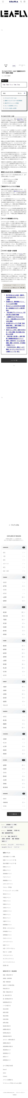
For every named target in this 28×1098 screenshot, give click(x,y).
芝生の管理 (5, 1009)
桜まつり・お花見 (7, 952)
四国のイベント (7, 904)
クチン (21, 253)
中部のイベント (7, 897)
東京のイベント (7, 917)
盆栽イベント (6, 945)
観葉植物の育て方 (7, 1002)
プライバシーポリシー (20, 1092)
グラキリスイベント (8, 955)
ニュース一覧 (14, 360)
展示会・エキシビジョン (9, 928)
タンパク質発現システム (11, 105)
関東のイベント (7, 866)
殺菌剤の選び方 (7, 1029)
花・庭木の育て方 (7, 995)
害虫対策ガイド (7, 1049)
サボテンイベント (7, 938)
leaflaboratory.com (10, 1092)
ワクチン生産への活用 (10, 108)
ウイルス (21, 120)
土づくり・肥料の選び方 (9, 1039)
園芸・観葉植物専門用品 (7, 833)
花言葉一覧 (16, 830)
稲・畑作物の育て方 (8, 998)
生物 (19, 84)
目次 (4, 93)
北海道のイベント (7, 911)
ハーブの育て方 (7, 1005)
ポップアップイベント (8, 958)
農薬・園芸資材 (15, 838)
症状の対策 (5, 1019)
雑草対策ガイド (7, 1060)
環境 (15, 84)
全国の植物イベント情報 (9, 856)
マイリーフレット (20, 844)
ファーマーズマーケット (9, 962)
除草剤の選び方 (7, 1032)
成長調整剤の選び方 (8, 1046)
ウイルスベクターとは (10, 98)
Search (5, 1069)
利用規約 (15, 1094)
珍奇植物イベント (7, 931)
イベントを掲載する (8, 1079)
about (4, 1073)
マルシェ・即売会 (7, 887)
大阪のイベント (7, 921)
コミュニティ (11, 844)
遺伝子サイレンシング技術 (12, 103)
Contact (5, 1076)
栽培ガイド (4, 841)
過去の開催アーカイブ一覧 (9, 863)
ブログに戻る (15, 525)
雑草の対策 (5, 1022)
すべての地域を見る (14, 814)
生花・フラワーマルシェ (9, 948)
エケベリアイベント (8, 941)
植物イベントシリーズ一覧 (9, 860)
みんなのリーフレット (7, 847)
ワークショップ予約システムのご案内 (12, 1083)
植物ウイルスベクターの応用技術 (13, 100)
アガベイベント (7, 877)
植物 (4, 84)
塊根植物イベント (7, 880)
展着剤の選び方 (7, 1043)
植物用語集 (9, 830)
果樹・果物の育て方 (8, 992)
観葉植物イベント (7, 924)
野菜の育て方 (6, 988)
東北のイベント (7, 894)
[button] (3, 1)
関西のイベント (7, 870)
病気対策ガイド (7, 1053)
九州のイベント (7, 907)
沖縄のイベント (7, 914)
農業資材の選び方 (7, 1036)
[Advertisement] (14, 45)
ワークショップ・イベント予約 (10, 890)
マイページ (16, 847)
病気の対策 (5, 1012)
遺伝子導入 (20, 119)
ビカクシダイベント (8, 883)
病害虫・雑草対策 (6, 838)
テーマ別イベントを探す (7, 827)
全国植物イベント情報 (11, 824)
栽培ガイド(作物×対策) (8, 985)
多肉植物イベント (7, 873)
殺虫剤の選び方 (7, 1026)
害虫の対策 (5, 1015)
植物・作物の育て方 (12, 836)
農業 (8, 84)
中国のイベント (7, 900)
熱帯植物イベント (7, 934)
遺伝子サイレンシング (19, 191)
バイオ (12, 84)
